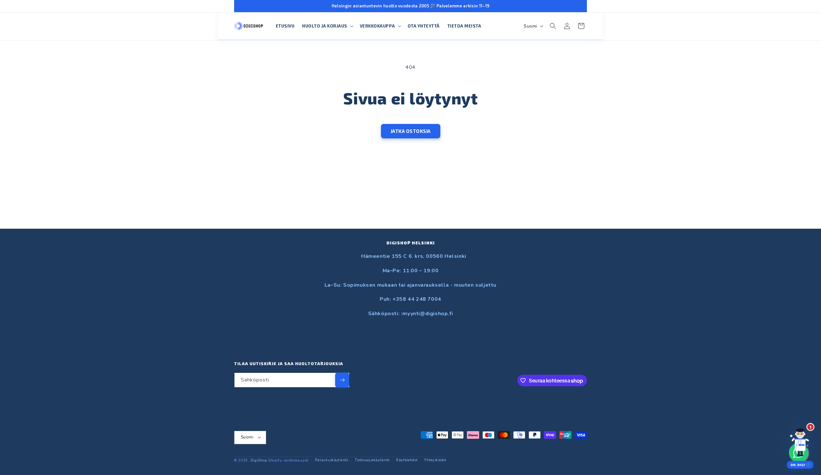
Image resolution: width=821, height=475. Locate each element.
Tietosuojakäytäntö (372, 459)
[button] (327, 26)
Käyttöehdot (407, 459)
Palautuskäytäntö (331, 459)
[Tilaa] (342, 380)
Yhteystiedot (435, 459)
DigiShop (258, 460)
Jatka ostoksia (411, 131)
